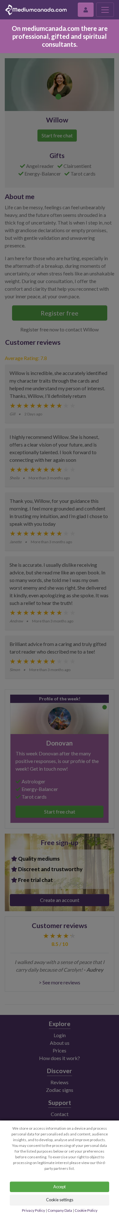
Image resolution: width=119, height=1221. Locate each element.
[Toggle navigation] (105, 10)
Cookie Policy (86, 1210)
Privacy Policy (33, 1210)
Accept (59, 1186)
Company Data (60, 1210)
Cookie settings (59, 1199)
